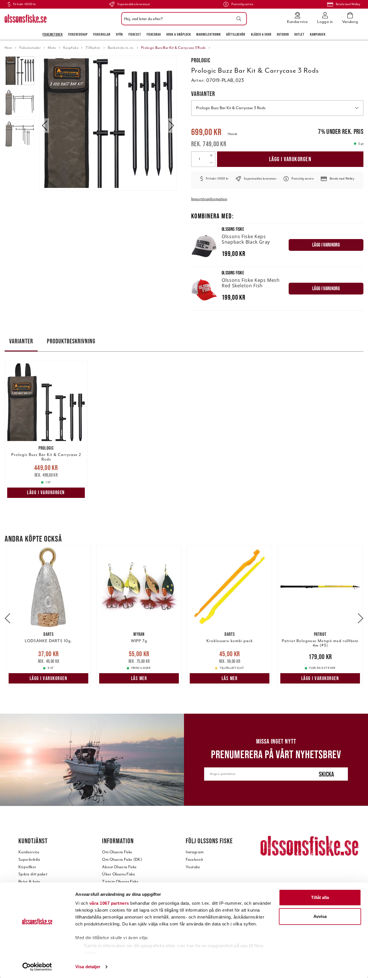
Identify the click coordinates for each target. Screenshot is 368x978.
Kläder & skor (261, 34)
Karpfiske (70, 47)
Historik (232, 134)
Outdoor (283, 34)
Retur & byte (29, 881)
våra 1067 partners (109, 903)
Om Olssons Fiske (117, 852)
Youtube (193, 867)
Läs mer (139, 678)
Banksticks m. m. (121, 47)
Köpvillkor (27, 867)
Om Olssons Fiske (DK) (122, 859)
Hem (8, 47)
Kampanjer (317, 34)
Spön (119, 34)
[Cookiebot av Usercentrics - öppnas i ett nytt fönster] (37, 966)
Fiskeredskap (78, 34)
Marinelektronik (208, 34)
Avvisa (320, 916)
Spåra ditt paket (32, 874)
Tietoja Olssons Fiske (120, 881)
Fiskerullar (101, 34)
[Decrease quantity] (211, 163)
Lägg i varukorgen (290, 159)
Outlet (299, 34)
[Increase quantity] (211, 155)
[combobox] (183, 19)
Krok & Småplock (178, 34)
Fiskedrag (154, 34)
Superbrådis (29, 859)
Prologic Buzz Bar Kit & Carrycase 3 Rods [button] (230, 107)
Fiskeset (135, 34)
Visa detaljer (87, 966)
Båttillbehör (235, 34)
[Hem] (26, 18)
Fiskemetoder (53, 34)
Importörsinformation (209, 199)
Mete (52, 47)
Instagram (195, 852)
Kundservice (29, 852)
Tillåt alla (320, 897)
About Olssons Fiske (119, 867)
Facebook (194, 859)
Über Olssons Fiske (118, 874)
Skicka (326, 774)
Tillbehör (93, 47)
